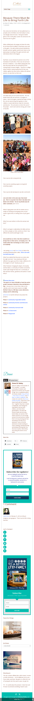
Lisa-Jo (11, 250)
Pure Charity (19, 250)
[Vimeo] (7, 395)
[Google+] (10, 391)
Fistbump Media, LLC (23, 697)
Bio (6, 380)
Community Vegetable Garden (17, 299)
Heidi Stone (6, 516)
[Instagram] (7, 393)
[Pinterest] (10, 393)
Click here (6, 295)
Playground (11, 313)
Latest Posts (14, 380)
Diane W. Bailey (9, 23)
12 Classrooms (12, 310)
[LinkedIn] (5, 393)
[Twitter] (5, 391)
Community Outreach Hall (15, 307)
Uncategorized (25, 23)
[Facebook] (7, 391)
